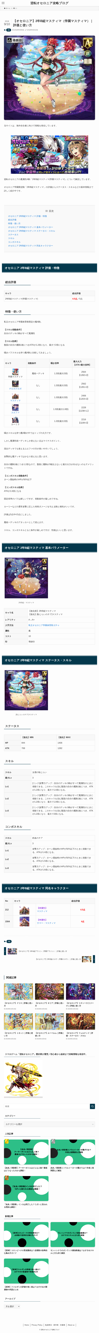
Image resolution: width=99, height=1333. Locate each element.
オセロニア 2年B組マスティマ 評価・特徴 (27, 216)
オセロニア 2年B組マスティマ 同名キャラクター (30, 246)
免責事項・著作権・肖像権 (55, 1325)
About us (71, 1325)
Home (26, 1325)
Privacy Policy (37, 1325)
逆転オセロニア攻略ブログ (49, 3)
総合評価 (12, 220)
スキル (11, 238)
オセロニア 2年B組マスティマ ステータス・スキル (31, 231)
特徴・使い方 (14, 223)
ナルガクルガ (15, 389)
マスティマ (15, 400)
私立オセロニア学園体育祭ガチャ (43, 625)
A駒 (8, 30)
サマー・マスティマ (46, 923)
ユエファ (15, 412)
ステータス (13, 235)
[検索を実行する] (92, 1106)
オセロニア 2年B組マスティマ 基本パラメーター (30, 227)
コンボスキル (14, 242)
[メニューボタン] (3, 3)
